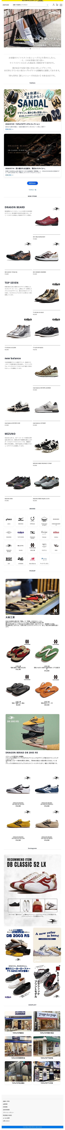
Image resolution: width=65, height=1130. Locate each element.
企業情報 (5, 1104)
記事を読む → (9, 129)
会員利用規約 (6, 1109)
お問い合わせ (6, 1121)
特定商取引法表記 (7, 1115)
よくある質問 (6, 1118)
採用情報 (5, 1107)
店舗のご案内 (6, 1101)
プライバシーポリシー (8, 1112)
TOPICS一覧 (32, 189)
